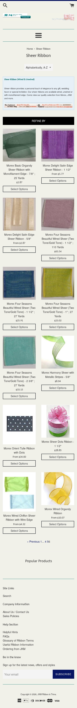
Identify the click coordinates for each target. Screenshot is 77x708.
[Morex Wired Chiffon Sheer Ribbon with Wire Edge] (19, 492)
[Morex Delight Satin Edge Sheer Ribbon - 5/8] (19, 214)
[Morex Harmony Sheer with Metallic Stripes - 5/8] (57, 352)
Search (7, 596)
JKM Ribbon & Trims (47, 694)
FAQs (6, 636)
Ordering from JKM (14, 649)
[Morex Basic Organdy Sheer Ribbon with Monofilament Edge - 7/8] (19, 145)
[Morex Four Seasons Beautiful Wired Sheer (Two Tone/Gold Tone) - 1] (57, 283)
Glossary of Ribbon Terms (18, 640)
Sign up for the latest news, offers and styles (29, 665)
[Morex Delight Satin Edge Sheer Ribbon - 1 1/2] (57, 145)
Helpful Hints (10, 632)
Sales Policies (11, 616)
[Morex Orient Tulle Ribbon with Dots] (19, 424)
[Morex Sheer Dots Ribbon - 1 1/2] (57, 421)
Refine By (38, 121)
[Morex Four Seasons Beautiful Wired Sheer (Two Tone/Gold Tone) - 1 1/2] (57, 214)
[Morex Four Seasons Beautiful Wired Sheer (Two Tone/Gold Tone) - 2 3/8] (19, 352)
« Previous (33, 541)
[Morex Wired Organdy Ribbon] (57, 488)
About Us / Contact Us (16, 612)
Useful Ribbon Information (18, 644)
